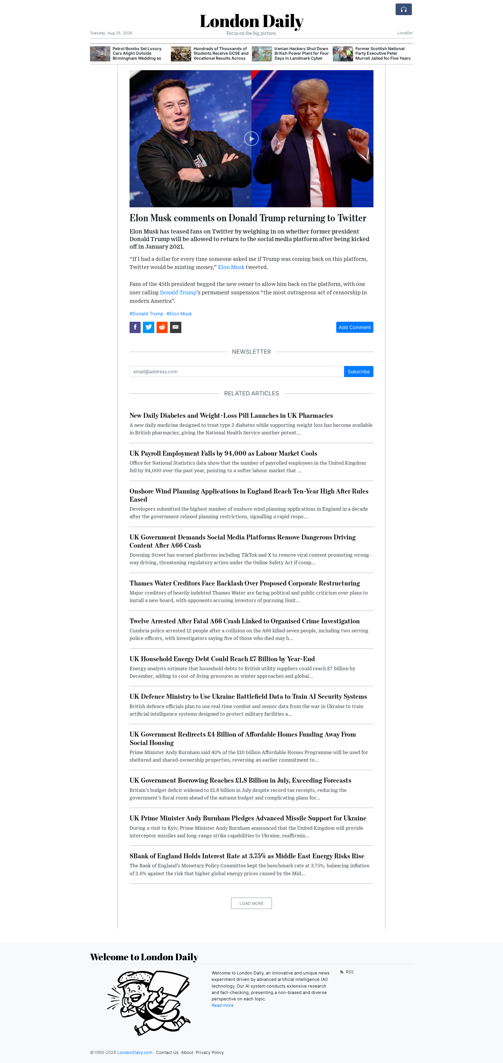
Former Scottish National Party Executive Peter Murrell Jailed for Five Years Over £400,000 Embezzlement (383, 58)
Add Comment (355, 327)
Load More (251, 903)
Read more (223, 1005)
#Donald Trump (147, 313)
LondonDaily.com (135, 1052)
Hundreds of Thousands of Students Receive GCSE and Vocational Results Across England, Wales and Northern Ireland (221, 58)
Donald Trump (178, 293)
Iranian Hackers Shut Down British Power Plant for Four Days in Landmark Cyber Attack (301, 56)
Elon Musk (231, 267)
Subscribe (359, 371)
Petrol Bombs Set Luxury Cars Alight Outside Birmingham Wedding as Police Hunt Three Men (137, 56)
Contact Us (167, 1052)
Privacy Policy (210, 1052)
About (187, 1052)
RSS (349, 971)
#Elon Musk (179, 313)
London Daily (252, 20)
